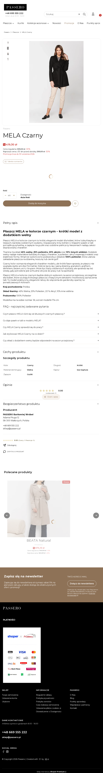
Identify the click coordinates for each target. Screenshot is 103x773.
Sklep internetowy (51, 772)
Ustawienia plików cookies (47, 708)
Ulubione (6, 701)
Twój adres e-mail (77, 577)
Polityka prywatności (45, 698)
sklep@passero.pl (12, 428)
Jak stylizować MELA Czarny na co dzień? (23, 334)
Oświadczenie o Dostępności (48, 711)
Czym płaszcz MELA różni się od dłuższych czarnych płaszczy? (34, 314)
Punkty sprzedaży (78, 701)
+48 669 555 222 (11, 425)
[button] (84, 14)
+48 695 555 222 (14, 13)
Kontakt (73, 708)
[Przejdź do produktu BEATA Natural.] (38, 509)
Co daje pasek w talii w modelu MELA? (22, 320)
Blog (72, 698)
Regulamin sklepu (44, 695)
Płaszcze (16, 32)
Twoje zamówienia (10, 695)
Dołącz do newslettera (82, 583)
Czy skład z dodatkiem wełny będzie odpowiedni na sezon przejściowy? (38, 340)
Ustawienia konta (9, 698)
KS (46, 759)
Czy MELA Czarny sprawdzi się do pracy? (23, 327)
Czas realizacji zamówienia (47, 705)
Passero (7, 32)
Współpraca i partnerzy (80, 705)
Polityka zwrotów (43, 701)
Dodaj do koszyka (37, 203)
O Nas (72, 695)
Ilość (5, 190)
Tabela (13, 161)
